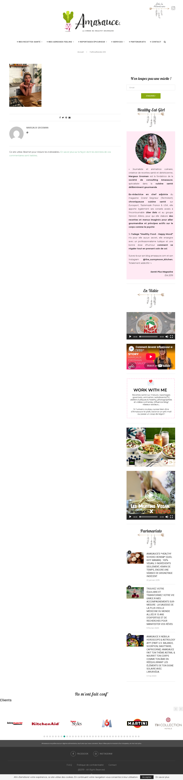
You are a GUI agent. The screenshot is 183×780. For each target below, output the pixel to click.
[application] (151, 325)
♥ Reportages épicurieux (91, 42)
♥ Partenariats (137, 42)
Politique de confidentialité (90, 765)
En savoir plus (162, 777)
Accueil (80, 52)
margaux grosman (37, 128)
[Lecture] (130, 336)
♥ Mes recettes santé (28, 42)
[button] (151, 326)
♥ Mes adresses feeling (59, 42)
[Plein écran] (171, 336)
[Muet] (166, 336)
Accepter (146, 777)
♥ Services (117, 42)
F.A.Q (69, 765)
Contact (113, 765)
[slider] (149, 336)
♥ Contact (155, 42)
